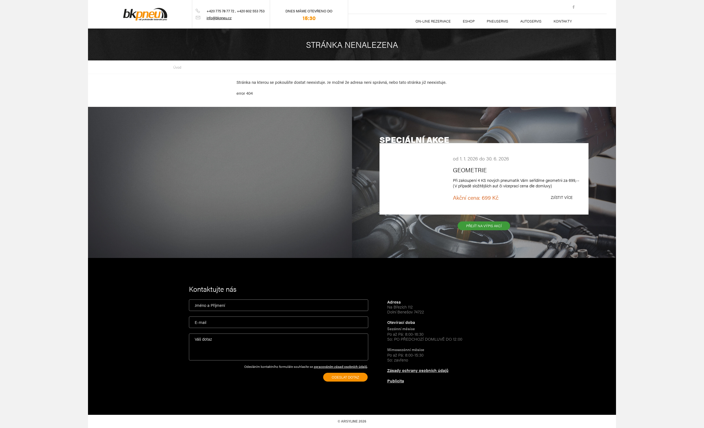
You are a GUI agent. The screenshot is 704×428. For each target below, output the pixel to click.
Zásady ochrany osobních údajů (418, 370)
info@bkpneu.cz (219, 17)
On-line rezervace (433, 21)
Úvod (177, 67)
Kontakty (563, 21)
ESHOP (469, 21)
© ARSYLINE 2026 (352, 421)
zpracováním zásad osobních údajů (340, 366)
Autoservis (530, 21)
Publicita (395, 380)
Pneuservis (497, 21)
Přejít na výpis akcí (484, 225)
